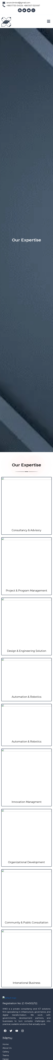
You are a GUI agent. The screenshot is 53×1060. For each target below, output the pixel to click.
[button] (49, 21)
